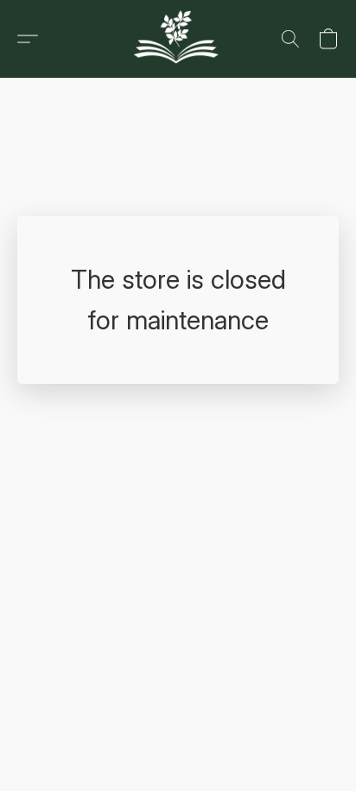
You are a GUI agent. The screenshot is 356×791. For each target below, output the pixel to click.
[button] (178, 39)
